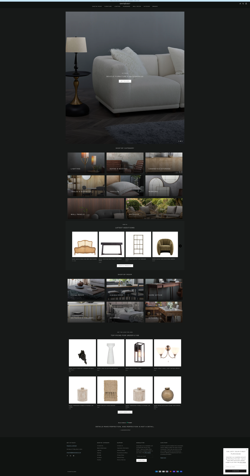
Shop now (125, 79)
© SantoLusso (72, 471)
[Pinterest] (73, 456)
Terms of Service (121, 459)
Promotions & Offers (122, 452)
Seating (99, 452)
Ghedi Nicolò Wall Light (133, 368)
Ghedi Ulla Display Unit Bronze (136, 259)
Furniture (108, 6)
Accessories (100, 445)
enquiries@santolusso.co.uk (74, 452)
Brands (155, 6)
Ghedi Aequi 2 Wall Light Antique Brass (167, 368)
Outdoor (147, 6)
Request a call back (72, 445)
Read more (163, 457)
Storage (99, 455)
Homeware (126, 6)
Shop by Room (97, 6)
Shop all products (125, 265)
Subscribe (141, 460)
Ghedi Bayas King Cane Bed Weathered (84, 259)
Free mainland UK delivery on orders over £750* (125, 0)
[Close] (246, 449)
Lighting (117, 6)
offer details (243, 462)
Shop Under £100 (125, 412)
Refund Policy (120, 457)
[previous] (69, 245)
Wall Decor (137, 6)
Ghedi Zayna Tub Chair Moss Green (163, 259)
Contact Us (120, 445)
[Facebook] (67, 456)
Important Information (123, 448)
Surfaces (99, 457)
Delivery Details (121, 450)
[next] (180, 245)
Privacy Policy (120, 455)
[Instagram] (70, 456)
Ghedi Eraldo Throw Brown (106, 405)
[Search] (243, 3)
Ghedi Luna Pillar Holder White (107, 368)
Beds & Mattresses (101, 448)
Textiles (99, 459)
